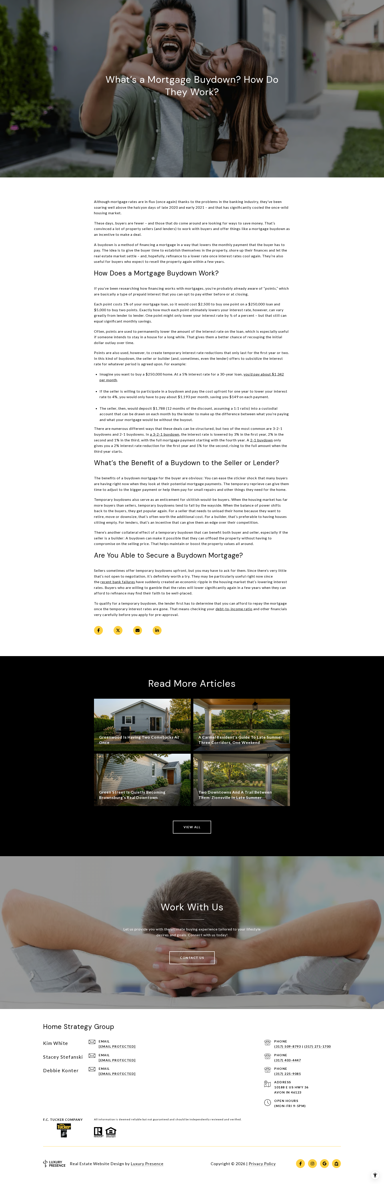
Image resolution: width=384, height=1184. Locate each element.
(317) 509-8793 (287, 1046)
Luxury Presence (147, 1163)
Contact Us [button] (192, 958)
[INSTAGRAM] (312, 1163)
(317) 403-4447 (287, 1060)
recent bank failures (117, 582)
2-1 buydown (261, 440)
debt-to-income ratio (234, 609)
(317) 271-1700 (317, 1046)
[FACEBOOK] (300, 1163)
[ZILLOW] (336, 1163)
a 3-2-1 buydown (164, 434)
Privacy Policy (262, 1163)
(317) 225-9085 (287, 1074)
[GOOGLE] (324, 1163)
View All (192, 827)
